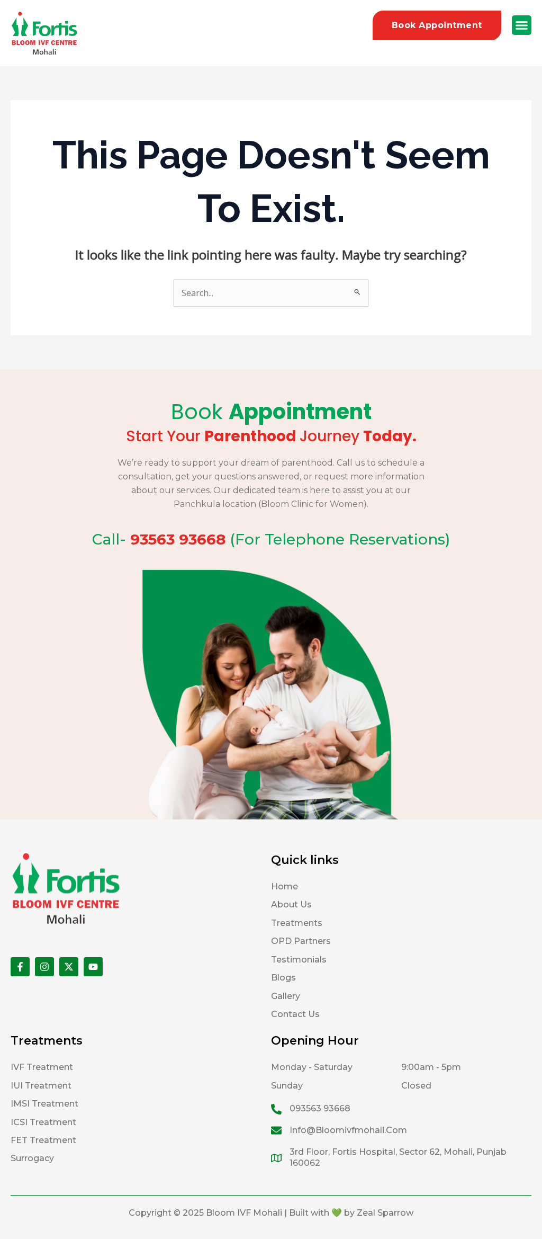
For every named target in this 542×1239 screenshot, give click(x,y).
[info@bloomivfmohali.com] (276, 1130)
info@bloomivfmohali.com (348, 1130)
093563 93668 (320, 1108)
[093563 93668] (276, 1109)
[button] (522, 25)
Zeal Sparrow (385, 1213)
